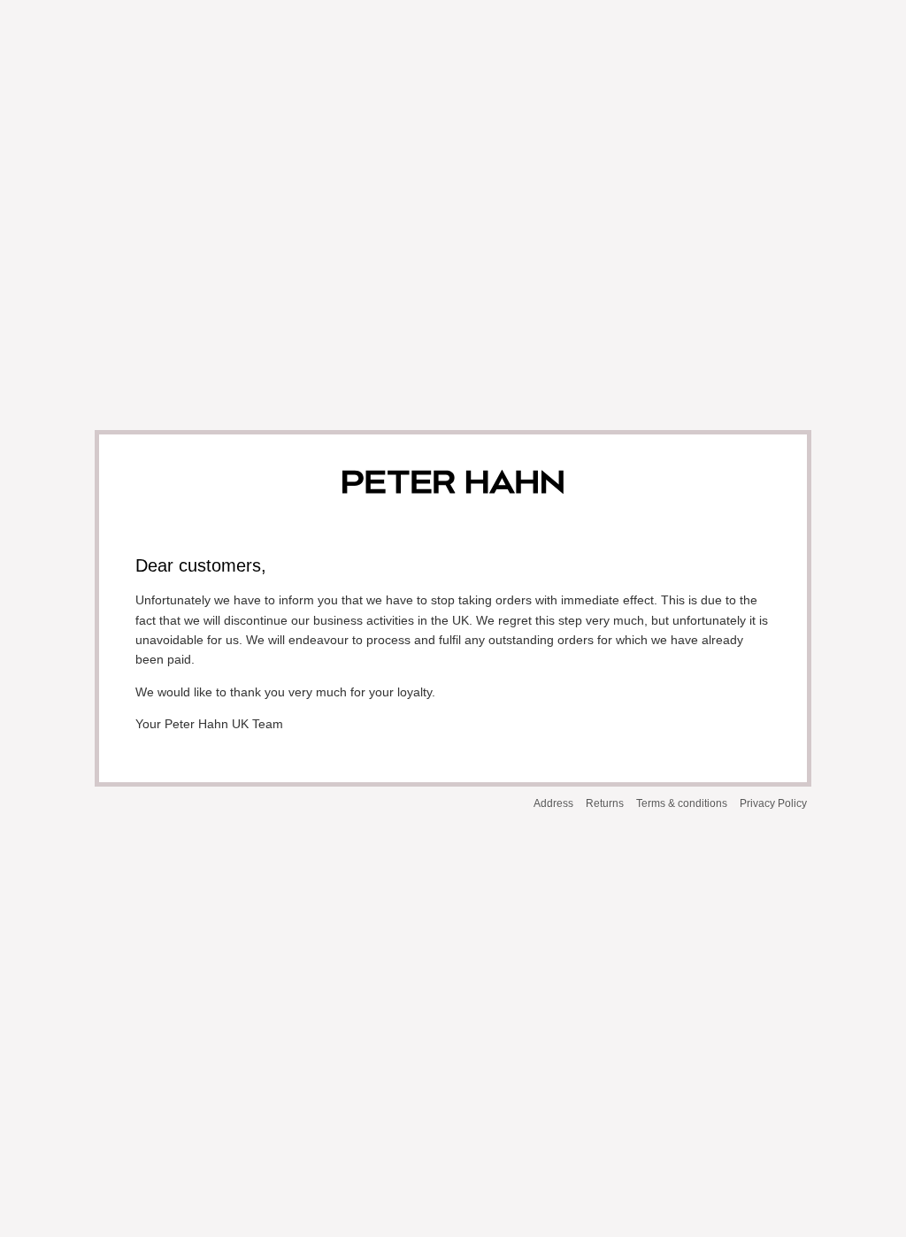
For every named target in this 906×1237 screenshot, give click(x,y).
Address (553, 803)
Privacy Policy (773, 803)
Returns (605, 803)
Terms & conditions (681, 803)
